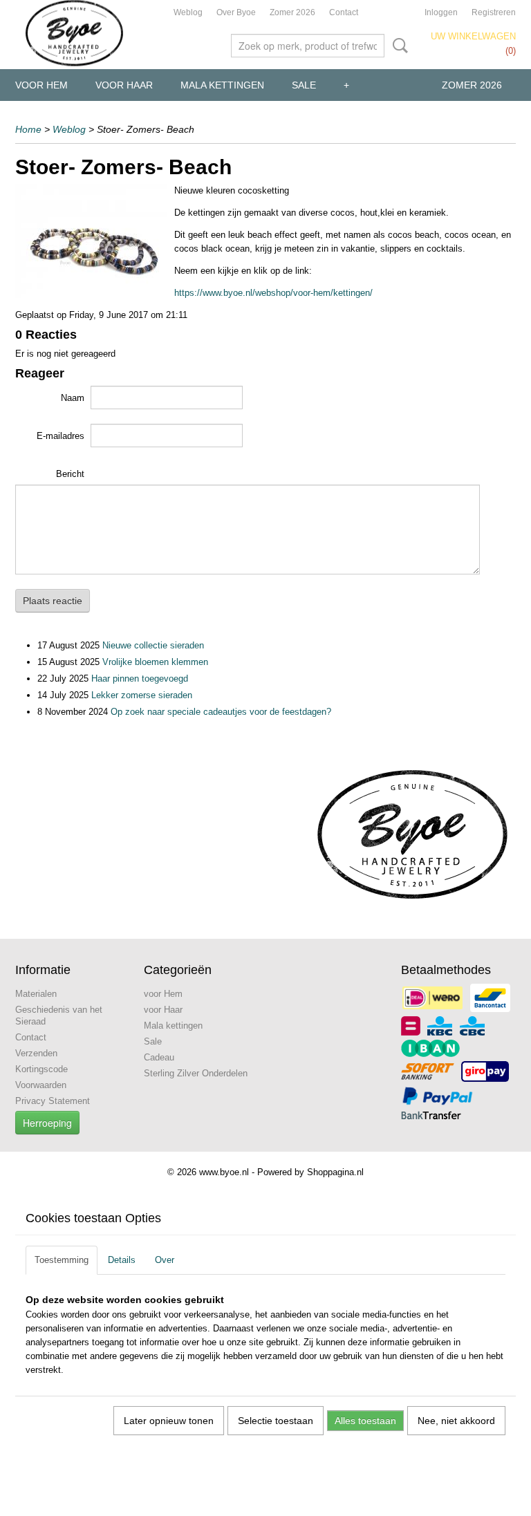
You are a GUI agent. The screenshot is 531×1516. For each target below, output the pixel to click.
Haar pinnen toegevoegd (139, 678)
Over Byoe (236, 12)
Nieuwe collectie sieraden (153, 645)
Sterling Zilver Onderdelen (196, 1073)
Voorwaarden (40, 1085)
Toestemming (61, 1260)
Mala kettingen (222, 85)
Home (28, 129)
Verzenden (36, 1053)
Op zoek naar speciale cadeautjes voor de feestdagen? (221, 711)
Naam (72, 398)
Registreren (494, 12)
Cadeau (159, 1057)
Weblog (188, 12)
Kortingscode (41, 1069)
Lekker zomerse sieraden (141, 695)
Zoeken (397, 45)
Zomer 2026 (292, 12)
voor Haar (124, 85)
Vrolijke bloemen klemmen (155, 662)
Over (164, 1260)
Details (122, 1260)
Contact (343, 12)
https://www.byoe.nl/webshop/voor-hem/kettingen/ (273, 293)
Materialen (36, 994)
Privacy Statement (52, 1101)
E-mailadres (60, 436)
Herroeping (47, 1123)
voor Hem (41, 85)
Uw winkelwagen (473, 36)
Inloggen (441, 12)
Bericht (70, 474)
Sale (304, 85)
